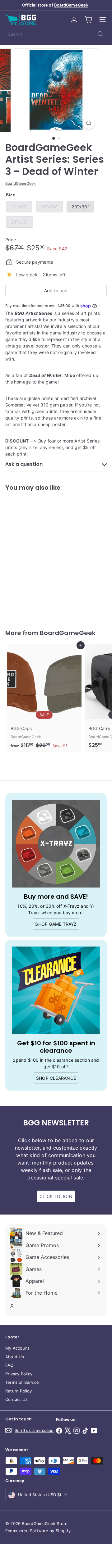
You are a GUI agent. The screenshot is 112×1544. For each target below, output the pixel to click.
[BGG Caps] (44, 698)
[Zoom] (89, 123)
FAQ (9, 1365)
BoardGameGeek (71, 4)
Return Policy (18, 1390)
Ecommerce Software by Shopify (38, 1530)
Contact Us (16, 1399)
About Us (14, 1356)
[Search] (100, 34)
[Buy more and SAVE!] (56, 844)
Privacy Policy (18, 1373)
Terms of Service (22, 1382)
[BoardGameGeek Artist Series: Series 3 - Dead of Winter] (44, 556)
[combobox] (56, 34)
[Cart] (88, 20)
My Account (17, 1348)
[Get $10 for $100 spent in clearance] (56, 990)
